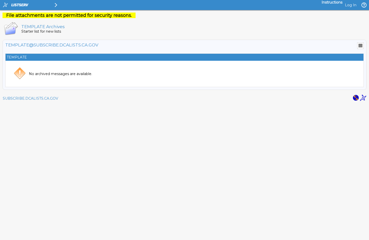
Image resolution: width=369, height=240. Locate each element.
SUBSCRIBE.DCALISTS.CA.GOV (30, 98)
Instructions (332, 2)
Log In (350, 5)
